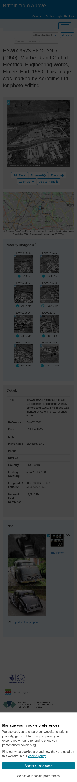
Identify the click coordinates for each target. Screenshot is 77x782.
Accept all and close (38, 765)
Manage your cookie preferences (30, 725)
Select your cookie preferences (38, 775)
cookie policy (37, 756)
